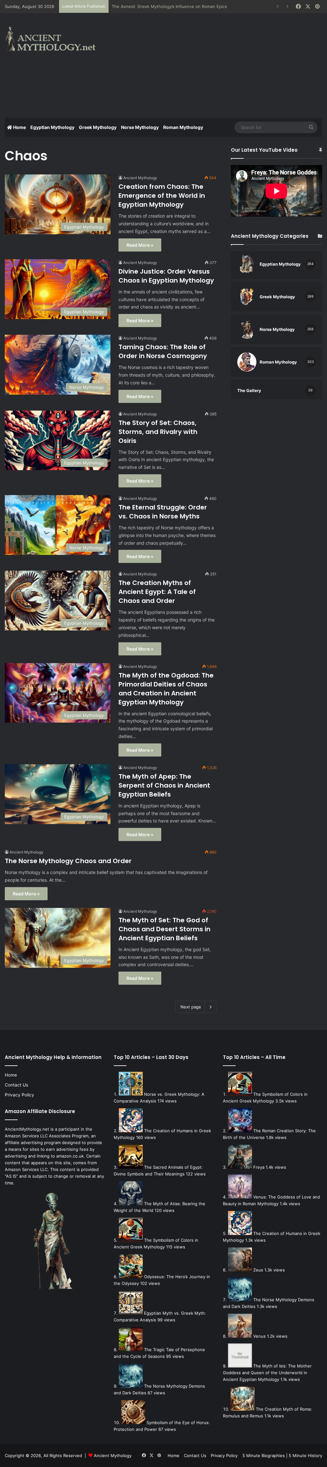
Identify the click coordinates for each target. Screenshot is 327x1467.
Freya (258, 1167)
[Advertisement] (220, 64)
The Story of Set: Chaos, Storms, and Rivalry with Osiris (157, 431)
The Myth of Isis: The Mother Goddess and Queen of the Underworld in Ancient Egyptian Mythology (267, 1372)
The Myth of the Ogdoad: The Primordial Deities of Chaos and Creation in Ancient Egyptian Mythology (166, 689)
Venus (259, 1336)
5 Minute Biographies (263, 1455)
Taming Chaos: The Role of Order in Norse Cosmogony (162, 351)
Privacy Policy (19, 1094)
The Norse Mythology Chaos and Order (68, 860)
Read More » (139, 245)
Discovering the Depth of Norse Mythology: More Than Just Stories (179, 6)
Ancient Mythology (140, 177)
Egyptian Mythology (52, 127)
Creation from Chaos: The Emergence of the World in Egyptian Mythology (161, 195)
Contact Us (16, 1084)
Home (19, 127)
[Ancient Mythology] (54, 38)
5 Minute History (305, 1455)
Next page (190, 1006)
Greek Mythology (98, 127)
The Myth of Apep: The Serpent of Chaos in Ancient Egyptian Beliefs (164, 785)
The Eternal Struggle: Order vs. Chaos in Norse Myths (162, 512)
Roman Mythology (183, 127)
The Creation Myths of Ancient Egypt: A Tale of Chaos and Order (157, 591)
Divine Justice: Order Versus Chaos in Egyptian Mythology (166, 276)
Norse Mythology (140, 127)
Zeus (258, 1269)
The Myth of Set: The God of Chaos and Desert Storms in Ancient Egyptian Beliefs (164, 929)
